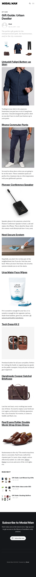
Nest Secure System (13, 234)
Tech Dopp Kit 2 (10, 324)
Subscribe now (19, 538)
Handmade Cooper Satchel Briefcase (17, 377)
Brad (10, 24)
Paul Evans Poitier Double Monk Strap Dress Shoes (16, 423)
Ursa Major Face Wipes (14, 272)
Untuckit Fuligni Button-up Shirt (16, 63)
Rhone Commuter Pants (15, 124)
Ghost (27, 562)
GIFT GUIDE (5, 12)
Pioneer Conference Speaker (17, 184)
